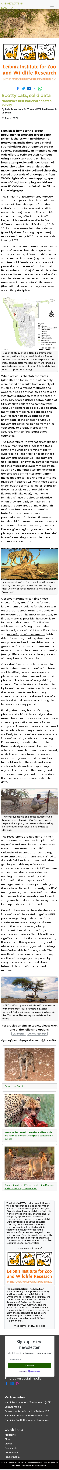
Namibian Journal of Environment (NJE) (26, 1415)
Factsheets (11, 1448)
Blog (7, 1439)
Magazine (10, 1435)
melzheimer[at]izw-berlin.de (29, 1326)
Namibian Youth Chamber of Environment (28, 1420)
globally (7, 380)
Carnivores (19, 1033)
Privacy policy (12, 1457)
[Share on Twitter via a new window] (24, 88)
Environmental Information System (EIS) (27, 1411)
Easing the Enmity (15, 1086)
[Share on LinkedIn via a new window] (30, 88)
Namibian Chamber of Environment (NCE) (28, 1402)
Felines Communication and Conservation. (29, 1465)
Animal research (37, 1033)
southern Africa (35, 380)
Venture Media (13, 1406)
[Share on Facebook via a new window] (18, 88)
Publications (12, 1452)
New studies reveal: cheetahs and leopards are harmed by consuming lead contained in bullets (29, 1135)
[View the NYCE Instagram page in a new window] (18, 1383)
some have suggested (26, 946)
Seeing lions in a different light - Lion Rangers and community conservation (29, 1187)
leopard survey (30, 286)
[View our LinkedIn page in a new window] (13, 1383)
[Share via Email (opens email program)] (35, 88)
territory (35, 473)
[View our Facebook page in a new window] (7, 1383)
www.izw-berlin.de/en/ (29, 1248)
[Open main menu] (52, 5)
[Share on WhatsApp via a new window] (40, 88)
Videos (8, 1443)
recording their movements (26, 634)
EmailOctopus (35, 1371)
